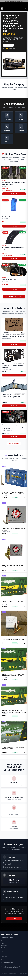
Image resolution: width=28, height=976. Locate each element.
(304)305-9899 (6, 951)
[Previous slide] (3, 56)
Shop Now (8, 41)
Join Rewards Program (14, 906)
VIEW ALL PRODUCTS (14, 431)
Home (2, 931)
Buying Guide (4, 935)
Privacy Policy (4, 943)
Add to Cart (14, 181)
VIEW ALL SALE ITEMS (15, 284)
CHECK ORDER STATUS (13, 4)
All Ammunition (4, 933)
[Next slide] (25, 56)
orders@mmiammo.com (8, 949)
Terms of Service (5, 941)
